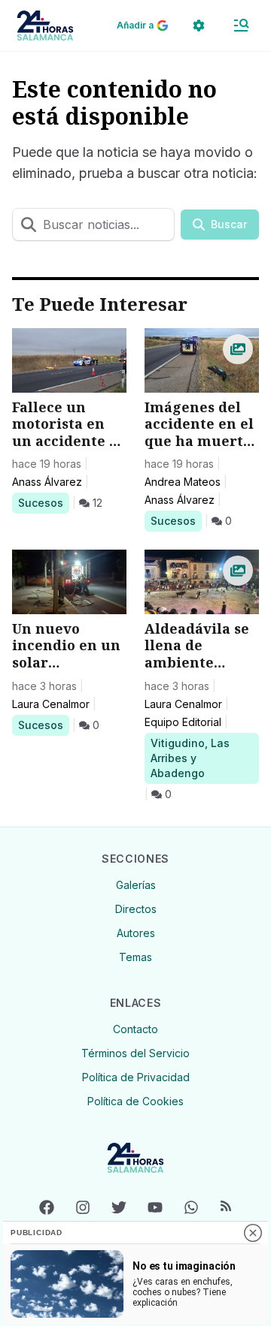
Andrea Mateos (183, 481)
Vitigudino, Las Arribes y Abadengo (190, 757)
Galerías (136, 884)
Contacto (135, 1029)
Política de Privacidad (136, 1077)
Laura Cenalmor (51, 704)
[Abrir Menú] (241, 26)
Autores (136, 933)
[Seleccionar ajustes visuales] (199, 26)
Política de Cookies (135, 1101)
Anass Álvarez (47, 481)
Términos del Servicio (135, 1053)
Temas (135, 957)
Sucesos (43, 502)
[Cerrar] (253, 1233)
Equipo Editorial (183, 722)
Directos (136, 909)
